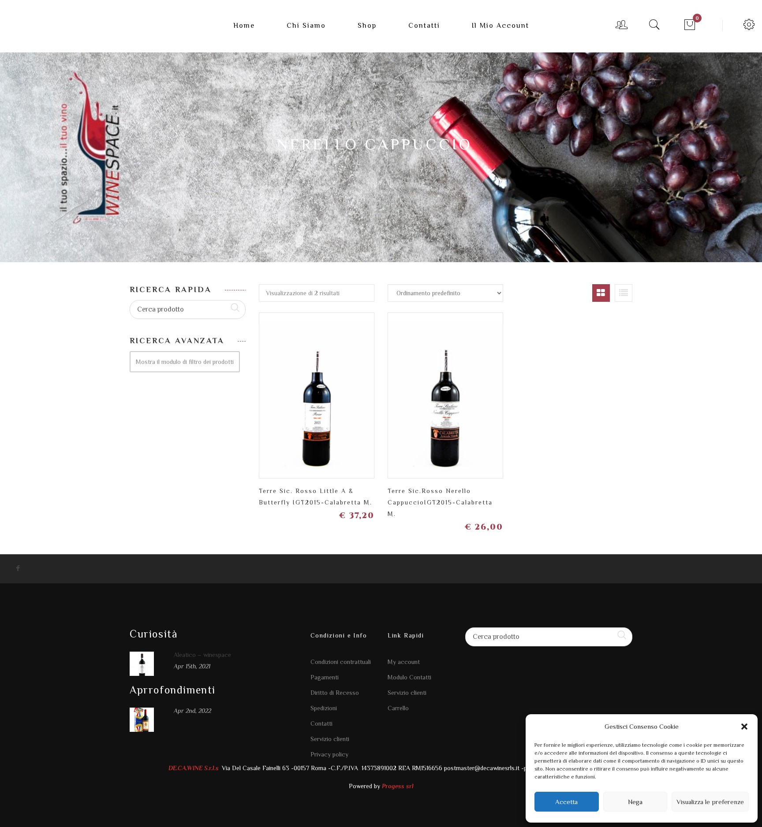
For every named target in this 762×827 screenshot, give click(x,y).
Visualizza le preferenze (710, 801)
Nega (635, 801)
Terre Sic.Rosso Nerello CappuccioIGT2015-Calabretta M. (440, 502)
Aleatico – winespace (202, 654)
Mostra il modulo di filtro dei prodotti (185, 361)
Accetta (566, 801)
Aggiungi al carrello (363, 391)
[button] (744, 726)
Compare (332, 388)
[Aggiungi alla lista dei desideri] (301, 391)
